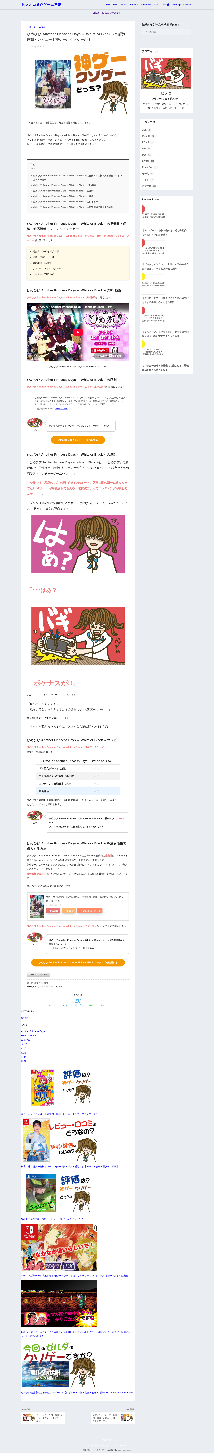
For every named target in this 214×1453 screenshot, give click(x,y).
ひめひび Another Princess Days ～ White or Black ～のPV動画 (64, 185)
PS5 (108, 4)
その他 (147, 173)
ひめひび (25, 1040)
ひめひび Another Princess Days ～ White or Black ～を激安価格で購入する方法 (73, 207)
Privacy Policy (101, 1445)
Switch (123, 4)
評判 (23, 1061)
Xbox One (145, 4)
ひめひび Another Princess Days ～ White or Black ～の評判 (63, 190)
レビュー (25, 1048)
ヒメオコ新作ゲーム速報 (41, 4)
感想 (23, 1052)
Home (90, 1445)
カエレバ (57, 905)
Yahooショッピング (91, 911)
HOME (107, 1439)
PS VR (147, 142)
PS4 (115, 4)
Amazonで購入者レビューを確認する (78, 440)
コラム (147, 179)
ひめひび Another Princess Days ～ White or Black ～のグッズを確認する (78, 962)
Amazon (70, 911)
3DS (155, 4)
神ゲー (24, 1057)
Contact (187, 4)
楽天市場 (54, 911)
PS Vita (134, 4)
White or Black (28, 1035)
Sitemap (176, 4)
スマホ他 (165, 4)
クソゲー (25, 1044)
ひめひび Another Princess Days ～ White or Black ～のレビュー (65, 201)
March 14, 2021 (61, 409)
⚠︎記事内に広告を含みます (107, 13)
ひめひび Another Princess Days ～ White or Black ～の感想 (63, 196)
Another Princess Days (33, 1031)
